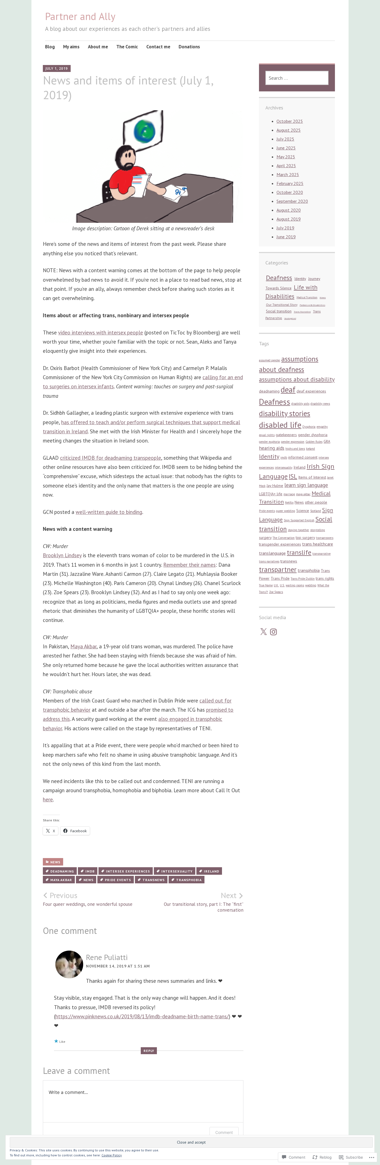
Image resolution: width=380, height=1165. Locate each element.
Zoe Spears (276, 592)
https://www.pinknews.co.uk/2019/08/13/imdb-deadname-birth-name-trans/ (142, 1016)
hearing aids (271, 448)
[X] (263, 632)
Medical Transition (307, 297)
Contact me (158, 47)
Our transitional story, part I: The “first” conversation (203, 902)
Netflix (289, 502)
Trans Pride (280, 578)
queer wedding (285, 511)
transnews (153, 880)
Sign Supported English (299, 520)
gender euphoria (269, 442)
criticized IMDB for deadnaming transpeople (110, 457)
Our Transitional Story (281, 304)
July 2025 (285, 139)
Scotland (315, 511)
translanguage (272, 553)
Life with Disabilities (291, 291)
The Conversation (284, 538)
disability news (320, 404)
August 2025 (289, 130)
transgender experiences (280, 544)
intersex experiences (128, 871)
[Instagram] (273, 632)
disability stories (284, 413)
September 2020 (292, 201)
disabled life (280, 424)
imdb (90, 871)
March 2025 (288, 174)
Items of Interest (312, 477)
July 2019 (285, 228)
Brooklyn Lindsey (62, 555)
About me (98, 47)
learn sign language (306, 485)
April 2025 (286, 165)
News (55, 862)
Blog (50, 47)
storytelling (317, 530)
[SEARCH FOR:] (297, 78)
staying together (298, 530)
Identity (300, 278)
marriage (289, 494)
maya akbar (61, 880)
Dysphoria (308, 427)
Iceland (310, 449)
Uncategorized (290, 318)
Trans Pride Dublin (303, 579)
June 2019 (286, 236)
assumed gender (269, 360)
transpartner (278, 569)
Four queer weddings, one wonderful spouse (87, 899)
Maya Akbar (83, 646)
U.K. (276, 585)
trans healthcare (317, 544)
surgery (265, 537)
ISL (293, 476)
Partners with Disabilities (312, 305)
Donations (189, 47)
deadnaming (62, 871)
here (48, 799)
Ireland (211, 871)
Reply (149, 1051)
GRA (327, 441)
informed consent (302, 457)
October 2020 (290, 192)
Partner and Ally (80, 16)
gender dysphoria (312, 434)
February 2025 (290, 183)
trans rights (325, 578)
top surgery (305, 537)
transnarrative (321, 554)
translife (299, 552)
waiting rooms (295, 585)
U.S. (282, 585)
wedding (310, 585)
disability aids (300, 404)
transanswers (324, 538)
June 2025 (286, 148)
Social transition (279, 311)
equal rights (267, 435)
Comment (224, 1132)
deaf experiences (311, 391)
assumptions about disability (297, 379)
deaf (288, 389)
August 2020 (289, 210)
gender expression (292, 442)
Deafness (279, 277)
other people (316, 502)
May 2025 (286, 156)
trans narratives (269, 561)
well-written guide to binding (109, 512)
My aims (71, 47)
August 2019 (289, 219)
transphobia (189, 880)
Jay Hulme (275, 485)
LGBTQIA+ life (270, 493)
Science (302, 510)
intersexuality (177, 871)
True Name (266, 585)
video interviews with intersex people (100, 332)
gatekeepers (286, 434)
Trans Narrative (302, 311)
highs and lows (295, 449)
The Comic (127, 47)
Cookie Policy (112, 1155)
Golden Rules (313, 442)
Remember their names (189, 564)
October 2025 (290, 121)
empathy (322, 427)
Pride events (118, 880)
